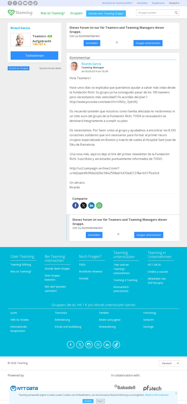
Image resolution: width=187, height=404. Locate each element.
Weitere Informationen (157, 395)
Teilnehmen (34, 55)
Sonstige (148, 326)
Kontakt (83, 278)
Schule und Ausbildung (68, 326)
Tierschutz (61, 312)
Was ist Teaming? (53, 13)
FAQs (82, 264)
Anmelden (92, 43)
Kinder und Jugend (109, 319)
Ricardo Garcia (91, 64)
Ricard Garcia (20, 28)
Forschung (149, 312)
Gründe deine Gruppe (57, 268)
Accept (87, 401)
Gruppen (76, 13)
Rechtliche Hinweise (90, 271)
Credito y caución (158, 271)
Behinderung (62, 319)
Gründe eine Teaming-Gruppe (106, 13)
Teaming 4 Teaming (125, 280)
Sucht (13, 312)
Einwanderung (107, 326)
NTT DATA (154, 264)
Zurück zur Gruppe (18, 68)
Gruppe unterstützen (148, 43)
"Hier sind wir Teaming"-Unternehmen (121, 269)
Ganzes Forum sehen (50, 68)
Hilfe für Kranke (19, 319)
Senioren (148, 319)
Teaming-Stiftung (20, 264)
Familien (104, 312)
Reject (100, 401)
